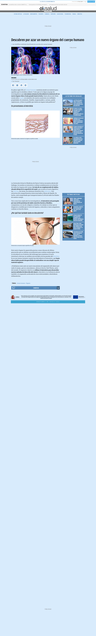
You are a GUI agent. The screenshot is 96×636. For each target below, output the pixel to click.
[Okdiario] (48, 8)
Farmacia (47, 14)
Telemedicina (68, 14)
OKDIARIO (13, 77)
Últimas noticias (18, 14)
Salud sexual (60, 14)
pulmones (47, 191)
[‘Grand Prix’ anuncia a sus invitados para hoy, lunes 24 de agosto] (68, 209)
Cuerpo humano (21, 283)
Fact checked (15, 81)
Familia (74, 14)
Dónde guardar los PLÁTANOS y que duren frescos (39, 4)
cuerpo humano (31, 90)
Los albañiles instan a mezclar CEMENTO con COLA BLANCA (21, 4)
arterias (16, 191)
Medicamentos (33, 14)
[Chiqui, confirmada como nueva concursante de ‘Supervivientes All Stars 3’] (68, 201)
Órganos (28, 283)
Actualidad (26, 14)
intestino (56, 256)
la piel (21, 98)
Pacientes (41, 14)
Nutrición (53, 14)
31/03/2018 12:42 (15, 79)
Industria (79, 14)
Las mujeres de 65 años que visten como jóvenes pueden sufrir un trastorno (64, 4)
